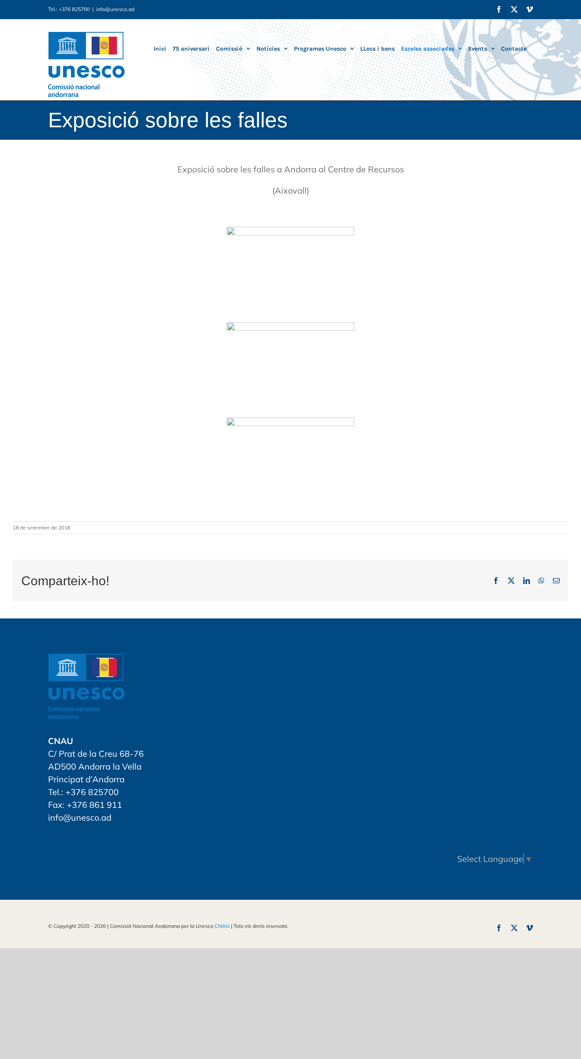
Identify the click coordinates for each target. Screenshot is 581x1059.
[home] (86, 660)
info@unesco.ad (115, 9)
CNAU (222, 926)
